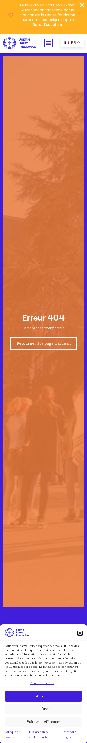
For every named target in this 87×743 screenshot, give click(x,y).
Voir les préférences (43, 722)
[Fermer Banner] (82, 5)
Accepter (43, 696)
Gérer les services (42, 683)
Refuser (43, 709)
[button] (80, 633)
